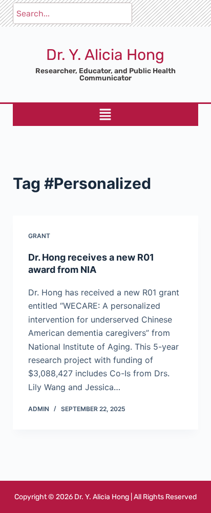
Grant (39, 236)
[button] (105, 115)
